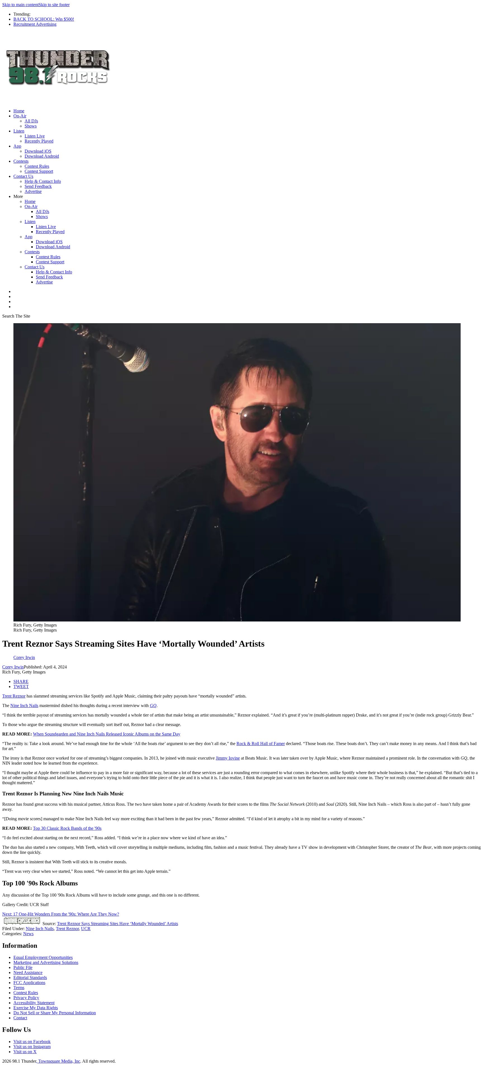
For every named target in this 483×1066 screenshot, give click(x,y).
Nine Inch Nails (24, 705)
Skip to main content (20, 4)
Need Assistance (27, 972)
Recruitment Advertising (34, 24)
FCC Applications (29, 982)
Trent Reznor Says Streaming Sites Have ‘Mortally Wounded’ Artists (117, 923)
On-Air (19, 116)
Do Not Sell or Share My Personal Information (54, 1012)
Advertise (33, 191)
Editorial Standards (30, 977)
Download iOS (38, 151)
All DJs (31, 121)
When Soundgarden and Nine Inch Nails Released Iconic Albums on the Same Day (106, 734)
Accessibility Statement (34, 1002)
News (28, 933)
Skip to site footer (54, 4)
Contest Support (39, 171)
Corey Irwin (13, 667)
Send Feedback (38, 186)
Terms (18, 987)
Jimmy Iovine (228, 758)
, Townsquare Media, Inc (58, 1061)
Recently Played (39, 141)
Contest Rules (37, 166)
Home (18, 110)
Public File (22, 967)
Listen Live (35, 136)
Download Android (42, 156)
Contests (21, 161)
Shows (31, 126)
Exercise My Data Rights (35, 1007)
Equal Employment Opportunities (43, 957)
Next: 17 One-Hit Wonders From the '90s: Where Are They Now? (60, 914)
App (17, 146)
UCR (86, 928)
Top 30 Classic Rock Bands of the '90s (67, 828)
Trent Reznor (13, 696)
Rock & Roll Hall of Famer (260, 743)
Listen (18, 131)
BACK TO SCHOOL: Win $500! (43, 19)
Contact (20, 1017)
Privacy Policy (26, 997)
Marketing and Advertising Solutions (45, 962)
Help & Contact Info (43, 181)
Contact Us (23, 176)
